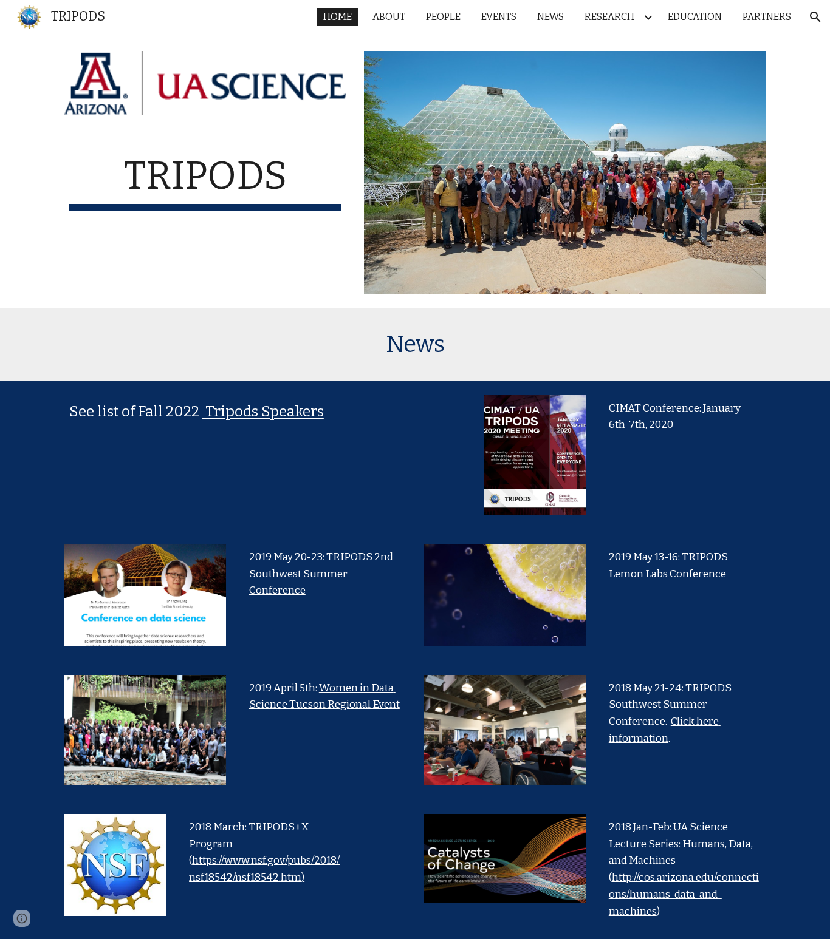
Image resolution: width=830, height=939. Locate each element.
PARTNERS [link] (767, 16)
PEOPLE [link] (443, 16)
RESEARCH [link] (609, 16)
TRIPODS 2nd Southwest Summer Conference (322, 574)
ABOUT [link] (388, 16)
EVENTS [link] (498, 16)
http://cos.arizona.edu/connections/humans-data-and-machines (684, 894)
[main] (205, 182)
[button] (815, 17)
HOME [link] (337, 16)
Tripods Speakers (263, 411)
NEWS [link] (550, 16)
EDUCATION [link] (695, 16)
